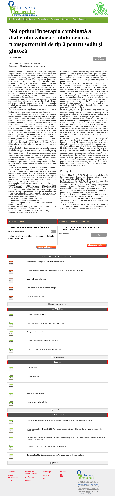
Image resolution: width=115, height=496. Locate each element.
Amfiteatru (30, 19)
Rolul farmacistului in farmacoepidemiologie (41, 288)
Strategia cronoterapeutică (36, 296)
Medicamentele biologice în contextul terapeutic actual (45, 262)
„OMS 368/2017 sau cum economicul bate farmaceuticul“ (46, 323)
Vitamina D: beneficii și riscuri (37, 279)
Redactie (83, 19)
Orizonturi (55, 19)
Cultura (65, 19)
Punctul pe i (18, 19)
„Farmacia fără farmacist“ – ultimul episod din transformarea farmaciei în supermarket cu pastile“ (60, 420)
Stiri (75, 19)
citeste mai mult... (45, 247)
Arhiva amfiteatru (59, 357)
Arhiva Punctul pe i (59, 463)
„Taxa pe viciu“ (32, 367)
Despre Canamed (33, 376)
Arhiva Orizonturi (59, 410)
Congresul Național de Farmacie (38, 332)
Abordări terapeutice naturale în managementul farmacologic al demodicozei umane (55, 270)
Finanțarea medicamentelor (36, 393)
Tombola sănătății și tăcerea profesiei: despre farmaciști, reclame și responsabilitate (55, 455)
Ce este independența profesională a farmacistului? (44, 349)
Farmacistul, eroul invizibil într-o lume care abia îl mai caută (47, 446)
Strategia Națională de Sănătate (37, 402)
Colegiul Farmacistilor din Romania (88, 484)
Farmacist (42, 19)
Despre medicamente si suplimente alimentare (42, 340)
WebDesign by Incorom (88, 494)
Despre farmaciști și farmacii (36, 314)
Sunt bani (30, 385)
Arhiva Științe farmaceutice (59, 304)
